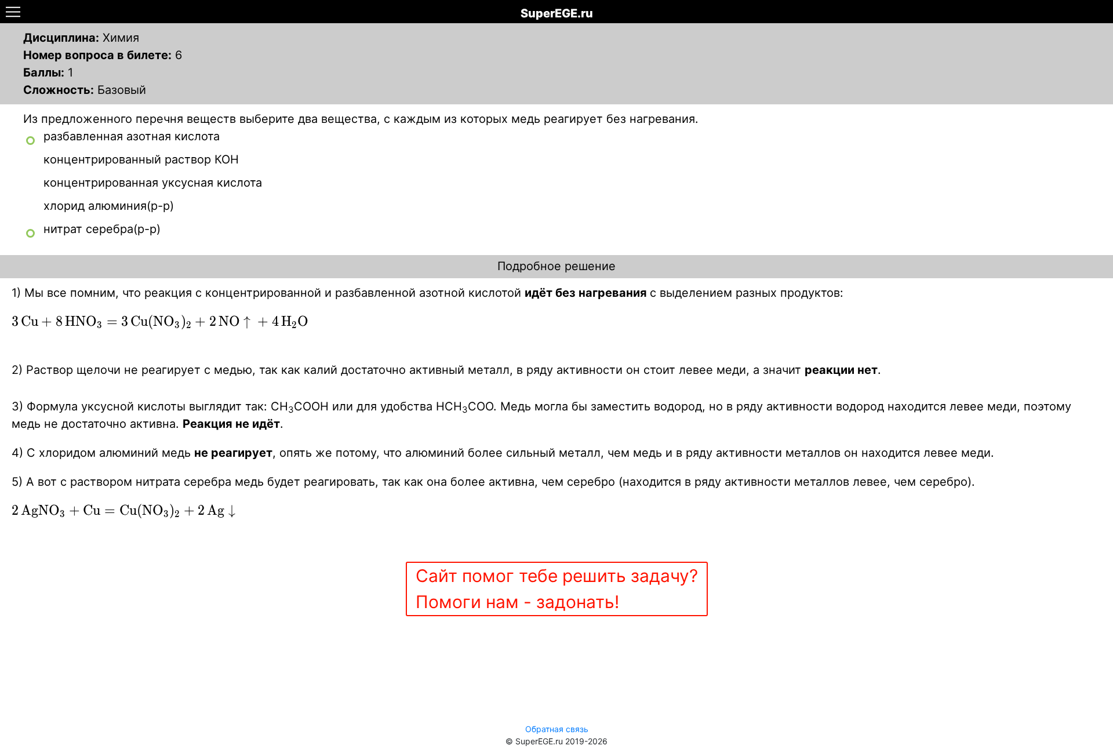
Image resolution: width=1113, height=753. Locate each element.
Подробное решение (556, 266)
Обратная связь (556, 729)
